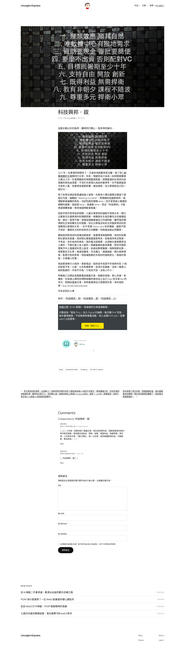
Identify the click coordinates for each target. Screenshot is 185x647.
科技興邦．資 (91, 298)
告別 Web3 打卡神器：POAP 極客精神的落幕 (44, 606)
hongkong (84, 369)
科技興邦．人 (108, 298)
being (61, 369)
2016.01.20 (63, 451)
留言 (60, 485)
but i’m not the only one (75, 285)
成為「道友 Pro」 (92, 325)
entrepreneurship (72, 369)
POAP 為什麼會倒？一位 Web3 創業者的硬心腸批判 (47, 599)
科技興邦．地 (73, 298)
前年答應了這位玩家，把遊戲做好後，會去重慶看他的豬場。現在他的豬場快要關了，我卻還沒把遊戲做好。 (143, 394)
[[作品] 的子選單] (139, 5)
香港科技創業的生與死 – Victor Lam (72, 454)
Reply (62, 443)
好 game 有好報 (70, 118)
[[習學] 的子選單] (154, 5)
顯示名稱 (61, 513)
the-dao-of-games (96, 369)
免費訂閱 (64, 307)
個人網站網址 (62, 534)
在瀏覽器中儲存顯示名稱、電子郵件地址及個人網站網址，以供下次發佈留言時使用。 (88, 544)
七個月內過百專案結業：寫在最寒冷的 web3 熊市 (46, 613)
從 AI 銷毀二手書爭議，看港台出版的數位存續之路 (47, 592)
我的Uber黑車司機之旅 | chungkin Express (74, 426)
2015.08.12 (63, 424)
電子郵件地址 (63, 524)
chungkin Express (30, 5)
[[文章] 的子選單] (147, 5)
